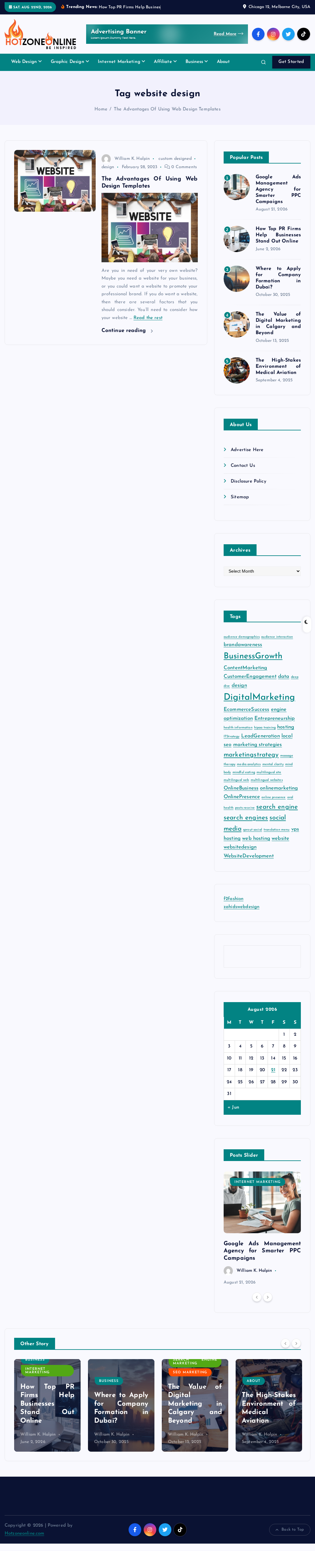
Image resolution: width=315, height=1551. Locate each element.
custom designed (174, 158)
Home (100, 109)
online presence (273, 797)
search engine (277, 807)
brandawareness (243, 644)
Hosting (256, 1372)
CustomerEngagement (250, 676)
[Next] (267, 1297)
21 (273, 1070)
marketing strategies (257, 744)
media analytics (249, 764)
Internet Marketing (119, 62)
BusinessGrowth (253, 656)
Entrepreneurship (274, 718)
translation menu (276, 829)
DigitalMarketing (259, 697)
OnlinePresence (242, 796)
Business (194, 62)
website (280, 838)
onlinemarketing (279, 788)
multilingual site (269, 772)
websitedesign (240, 847)
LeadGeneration (260, 736)
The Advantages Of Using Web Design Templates (167, 109)
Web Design (24, 62)
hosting (285, 727)
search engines (246, 818)
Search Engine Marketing (121, 1361)
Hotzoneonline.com (24, 1533)
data (283, 676)
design (108, 167)
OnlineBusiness (241, 788)
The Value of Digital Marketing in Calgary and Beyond (121, 1404)
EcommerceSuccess (246, 709)
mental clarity (273, 764)
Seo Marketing (116, 1372)
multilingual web (236, 780)
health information (238, 727)
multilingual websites (267, 780)
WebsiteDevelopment (249, 856)
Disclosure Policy (248, 481)
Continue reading (125, 330)
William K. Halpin (132, 158)
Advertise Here (247, 450)
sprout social (252, 829)
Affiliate (163, 62)
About (223, 62)
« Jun (233, 1107)
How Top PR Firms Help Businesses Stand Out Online (278, 235)
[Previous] (256, 1297)
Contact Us (243, 465)
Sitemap (240, 497)
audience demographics (242, 637)
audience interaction (277, 637)
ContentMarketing (245, 667)
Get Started (291, 62)
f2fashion (233, 899)
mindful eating (244, 772)
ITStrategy (232, 736)
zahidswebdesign (241, 907)
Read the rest (148, 318)
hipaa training (265, 727)
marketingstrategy (251, 755)
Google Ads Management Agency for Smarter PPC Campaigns (278, 189)
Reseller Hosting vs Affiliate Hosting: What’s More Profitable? (269, 1404)
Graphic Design (67, 62)
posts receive (245, 808)
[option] (262, 1229)
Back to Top (292, 1530)
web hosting (256, 838)
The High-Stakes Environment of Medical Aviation (278, 366)
